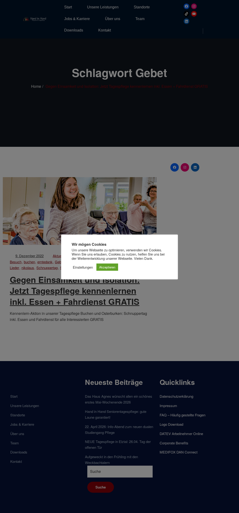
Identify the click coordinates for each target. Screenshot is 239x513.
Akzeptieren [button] (107, 267)
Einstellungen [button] (83, 267)
